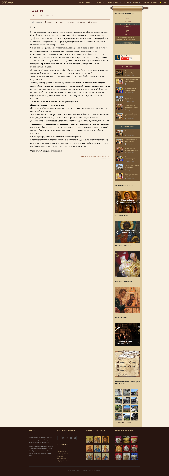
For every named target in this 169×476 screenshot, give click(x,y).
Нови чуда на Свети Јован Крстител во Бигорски (127, 232)
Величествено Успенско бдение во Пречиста (131, 73)
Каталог (126, 3)
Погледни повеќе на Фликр (123, 422)
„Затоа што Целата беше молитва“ (131, 115)
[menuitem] (160, 2)
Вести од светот (62, 454)
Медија (135, 3)
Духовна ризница (112, 3)
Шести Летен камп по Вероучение (132, 98)
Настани (60, 456)
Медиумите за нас (63, 461)
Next (138, 202)
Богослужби (61, 451)
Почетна (80, 3)
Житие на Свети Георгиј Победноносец (127, 201)
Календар (145, 3)
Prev (116, 202)
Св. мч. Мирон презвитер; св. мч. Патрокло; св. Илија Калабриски (125, 38)
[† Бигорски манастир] (7, 2)
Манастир (89, 3)
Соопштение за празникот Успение (131, 106)
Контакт (154, 3)
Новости (100, 3)
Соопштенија (61, 458)
